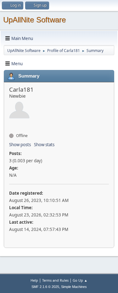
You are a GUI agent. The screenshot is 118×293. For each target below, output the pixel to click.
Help (34, 280)
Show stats (44, 144)
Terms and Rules (55, 280)
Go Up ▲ (80, 280)
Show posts (20, 144)
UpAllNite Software (34, 19)
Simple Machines (74, 287)
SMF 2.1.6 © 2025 (45, 287)
